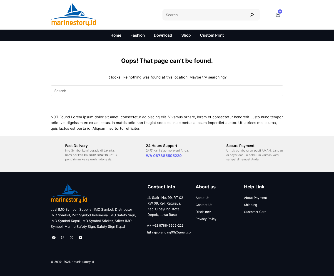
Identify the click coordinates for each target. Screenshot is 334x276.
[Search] (252, 14)
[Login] (267, 14)
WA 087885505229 (164, 155)
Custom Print (212, 35)
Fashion (137, 35)
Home (115, 35)
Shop (186, 35)
